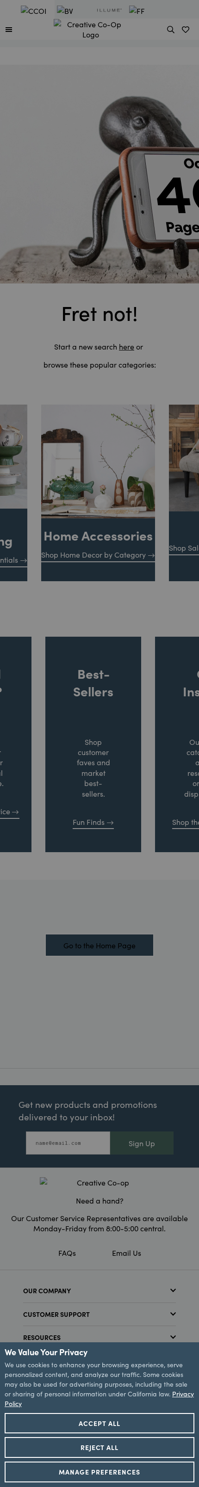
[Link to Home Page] (91, 28)
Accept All (99, 1423)
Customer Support (56, 1314)
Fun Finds (89, 822)
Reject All (100, 1447)
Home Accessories (98, 535)
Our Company (47, 1290)
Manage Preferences (99, 1471)
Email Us (126, 1252)
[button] (9, 29)
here (126, 346)
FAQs (67, 1252)
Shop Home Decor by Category (93, 554)
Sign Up (142, 1143)
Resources (42, 1337)
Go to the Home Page (99, 945)
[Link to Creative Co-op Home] (99, 1182)
